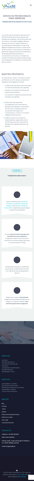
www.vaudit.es (21, 474)
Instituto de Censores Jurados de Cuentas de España (17, 204)
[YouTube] (21, 460)
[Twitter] (17, 460)
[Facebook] (12, 460)
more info (17, 170)
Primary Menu (30, 5)
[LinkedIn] (15, 460)
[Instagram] (19, 460)
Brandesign (22, 477)
